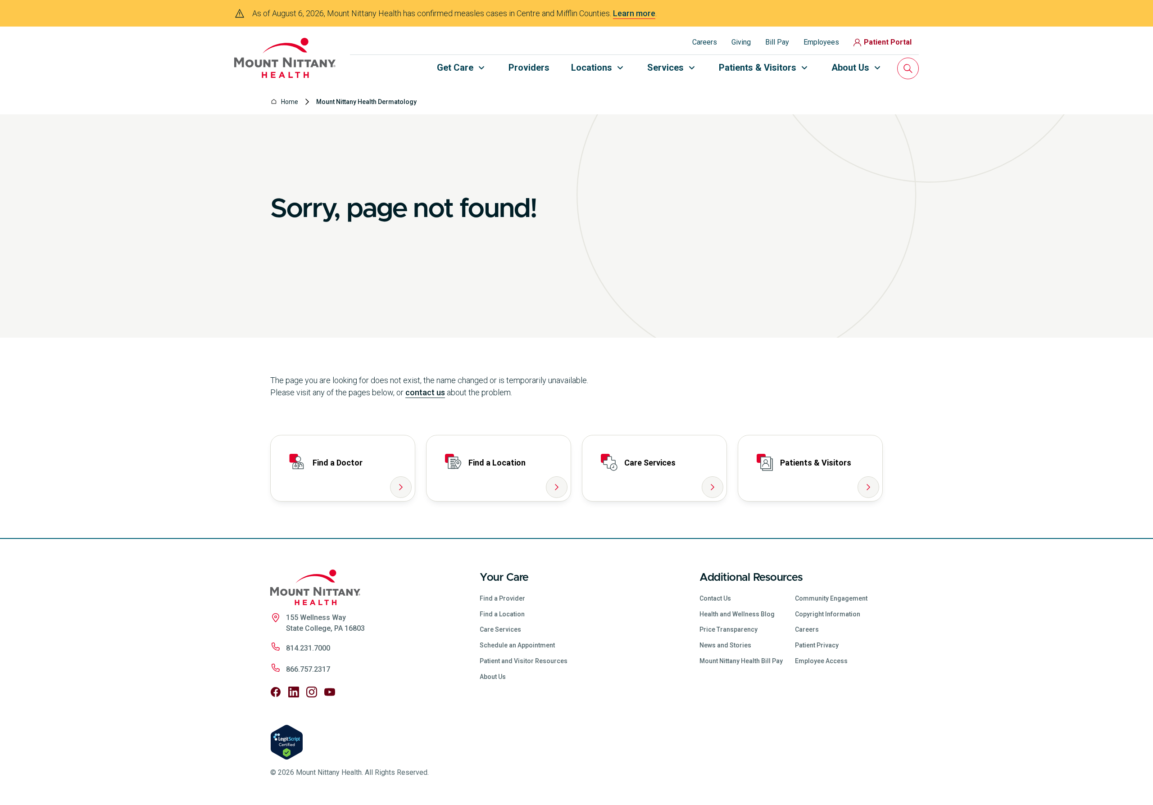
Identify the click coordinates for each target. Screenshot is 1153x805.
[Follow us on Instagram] (311, 692)
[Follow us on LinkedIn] (293, 692)
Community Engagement (831, 598)
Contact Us (715, 598)
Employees (821, 42)
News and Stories (725, 645)
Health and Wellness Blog (737, 614)
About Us (493, 676)
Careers (704, 42)
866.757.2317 (308, 669)
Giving (741, 42)
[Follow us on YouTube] (329, 692)
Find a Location (502, 614)
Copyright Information (827, 614)
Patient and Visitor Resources (523, 661)
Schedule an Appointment (517, 645)
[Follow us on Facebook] (275, 692)
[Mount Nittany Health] (285, 58)
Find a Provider (502, 598)
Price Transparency (728, 629)
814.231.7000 (308, 648)
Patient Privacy (817, 645)
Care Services (500, 629)
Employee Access (821, 661)
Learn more (634, 13)
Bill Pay (777, 42)
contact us (425, 392)
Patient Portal (888, 42)
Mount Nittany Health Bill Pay (741, 661)
